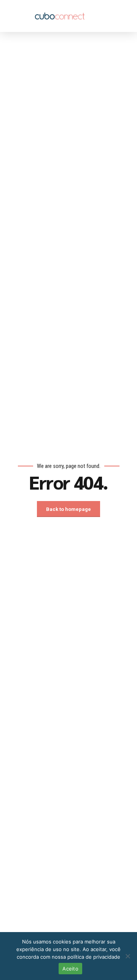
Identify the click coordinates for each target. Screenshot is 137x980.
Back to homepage (68, 509)
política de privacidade (93, 957)
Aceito (70, 969)
